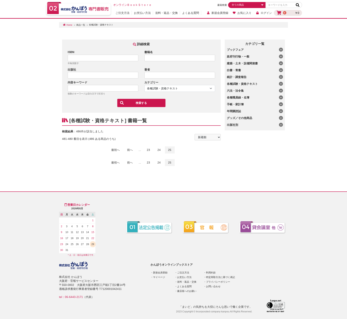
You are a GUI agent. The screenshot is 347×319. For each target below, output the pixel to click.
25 (169, 149)
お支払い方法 (142, 12)
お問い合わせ (213, 286)
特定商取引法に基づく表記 (220, 277)
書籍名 (148, 52)
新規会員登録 (219, 12)
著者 (147, 69)
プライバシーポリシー (218, 281)
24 (159, 149)
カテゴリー (151, 82)
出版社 (72, 69)
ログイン (266, 12)
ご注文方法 (122, 12)
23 (148, 149)
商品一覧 (80, 25)
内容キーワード (77, 82)
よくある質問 (190, 12)
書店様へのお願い (186, 291)
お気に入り (244, 12)
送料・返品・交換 (166, 12)
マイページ (159, 277)
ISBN (71, 52)
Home (69, 25)
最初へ (115, 149)
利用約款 (211, 272)
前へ (130, 149)
